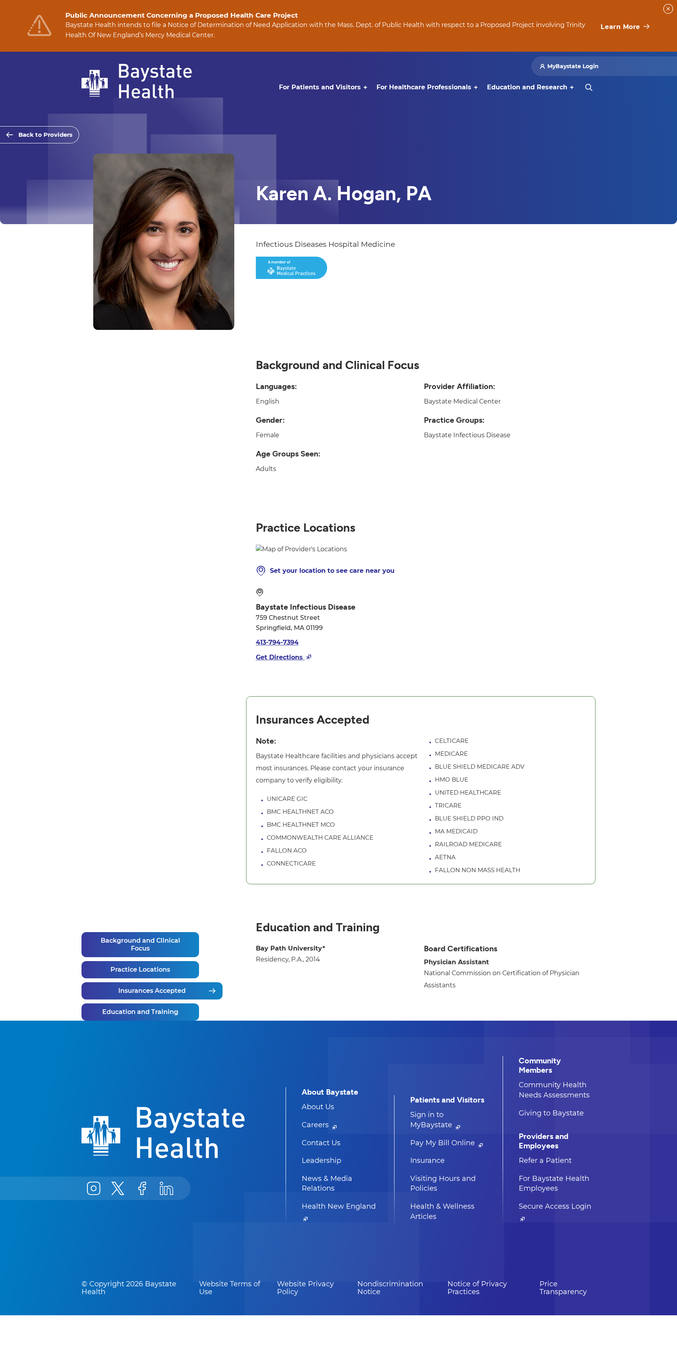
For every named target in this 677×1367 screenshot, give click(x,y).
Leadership (321, 1160)
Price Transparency (563, 1288)
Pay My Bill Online (443, 1143)
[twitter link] (118, 1188)
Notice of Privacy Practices (477, 1288)
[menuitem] (320, 87)
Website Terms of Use (229, 1288)
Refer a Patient (545, 1160)
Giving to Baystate (551, 1113)
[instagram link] (93, 1188)
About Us (318, 1107)
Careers (316, 1125)
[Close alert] (668, 9)
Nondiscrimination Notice (390, 1288)
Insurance (427, 1160)
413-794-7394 (277, 642)
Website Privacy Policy (305, 1288)
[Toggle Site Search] (589, 87)
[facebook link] (142, 1188)
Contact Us (321, 1143)
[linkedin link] (166, 1188)
